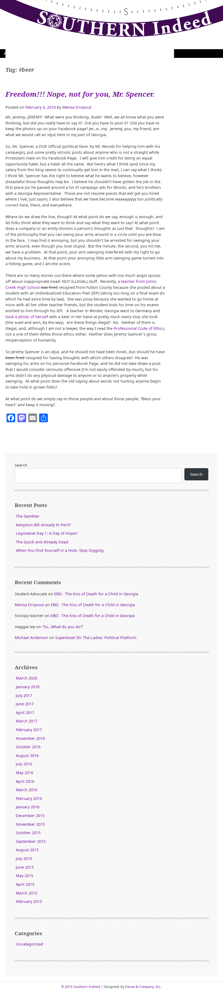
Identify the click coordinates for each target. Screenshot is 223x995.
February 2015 (29, 901)
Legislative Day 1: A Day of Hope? (46, 533)
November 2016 (30, 738)
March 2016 (26, 789)
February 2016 (29, 798)
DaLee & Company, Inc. (143, 986)
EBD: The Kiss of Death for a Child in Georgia (96, 593)
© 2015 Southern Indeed (80, 986)
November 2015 (30, 824)
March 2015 (26, 893)
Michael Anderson (31, 637)
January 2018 (27, 686)
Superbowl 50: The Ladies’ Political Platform (95, 637)
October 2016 (28, 746)
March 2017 (26, 721)
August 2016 (27, 755)
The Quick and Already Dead (42, 542)
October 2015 (28, 832)
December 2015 (30, 815)
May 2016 (24, 772)
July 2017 (24, 695)
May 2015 (24, 875)
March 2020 (26, 678)
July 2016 (24, 763)
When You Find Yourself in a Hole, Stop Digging (60, 550)
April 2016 (25, 781)
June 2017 (25, 703)
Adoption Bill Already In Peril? (43, 524)
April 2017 (25, 712)
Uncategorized (29, 944)
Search (21, 465)
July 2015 (24, 858)
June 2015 (25, 867)
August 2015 (27, 849)
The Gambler (27, 516)
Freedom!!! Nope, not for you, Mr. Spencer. (80, 94)
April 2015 (25, 884)
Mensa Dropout (76, 107)
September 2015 (31, 841)
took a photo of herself (26, 316)
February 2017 (29, 729)
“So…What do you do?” (62, 626)
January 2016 (27, 806)
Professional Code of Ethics (139, 328)
